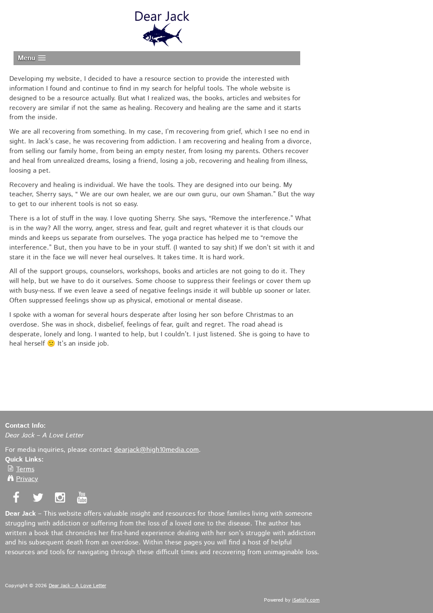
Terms (25, 469)
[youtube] (81, 499)
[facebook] (15, 499)
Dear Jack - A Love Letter (77, 585)
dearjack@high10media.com (156, 450)
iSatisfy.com (306, 600)
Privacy (27, 479)
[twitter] (37, 499)
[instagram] (59, 499)
